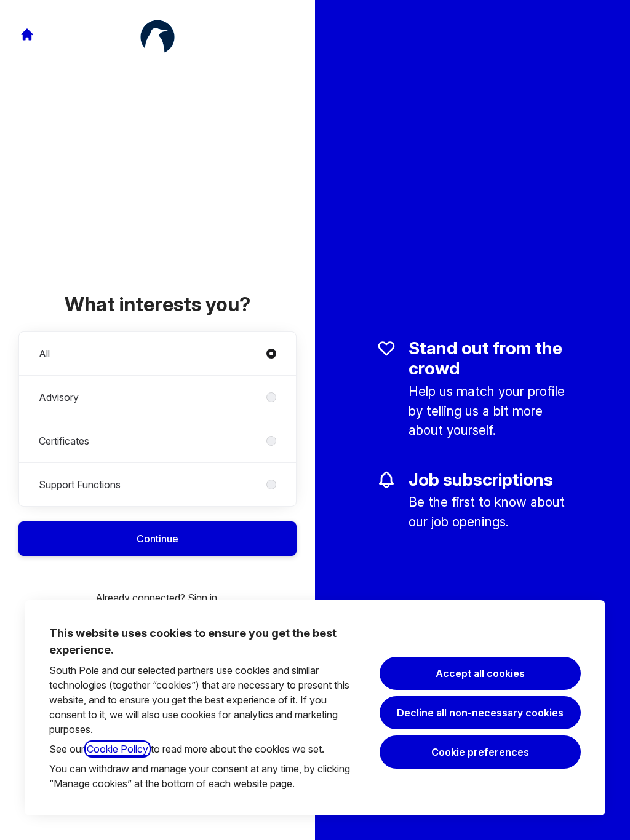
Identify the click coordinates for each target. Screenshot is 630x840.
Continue (157, 539)
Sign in (202, 598)
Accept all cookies (480, 673)
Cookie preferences (480, 752)
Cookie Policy (117, 749)
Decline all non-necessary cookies (480, 713)
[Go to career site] (27, 34)
